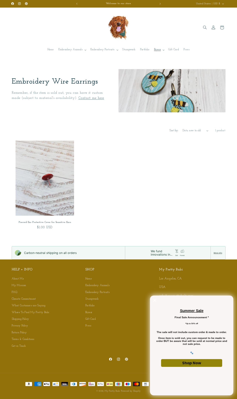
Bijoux (88, 312)
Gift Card (90, 319)
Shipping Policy (20, 319)
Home (88, 278)
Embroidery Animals (97, 285)
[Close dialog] (154, 300)
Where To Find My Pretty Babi (30, 312)
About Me (18, 278)
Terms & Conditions (23, 339)
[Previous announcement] (77, 3)
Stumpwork (92, 299)
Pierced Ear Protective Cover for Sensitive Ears (45, 222)
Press (88, 326)
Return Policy (19, 332)
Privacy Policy (20, 326)
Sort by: (173, 130)
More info (218, 253)
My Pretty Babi (112, 391)
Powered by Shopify (131, 391)
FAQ (15, 292)
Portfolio (90, 305)
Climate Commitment (24, 299)
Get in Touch (19, 346)
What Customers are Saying (29, 305)
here (101, 98)
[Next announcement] (160, 3)
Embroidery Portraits (97, 292)
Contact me (88, 98)
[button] (72, 50)
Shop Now (191, 363)
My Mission (19, 285)
